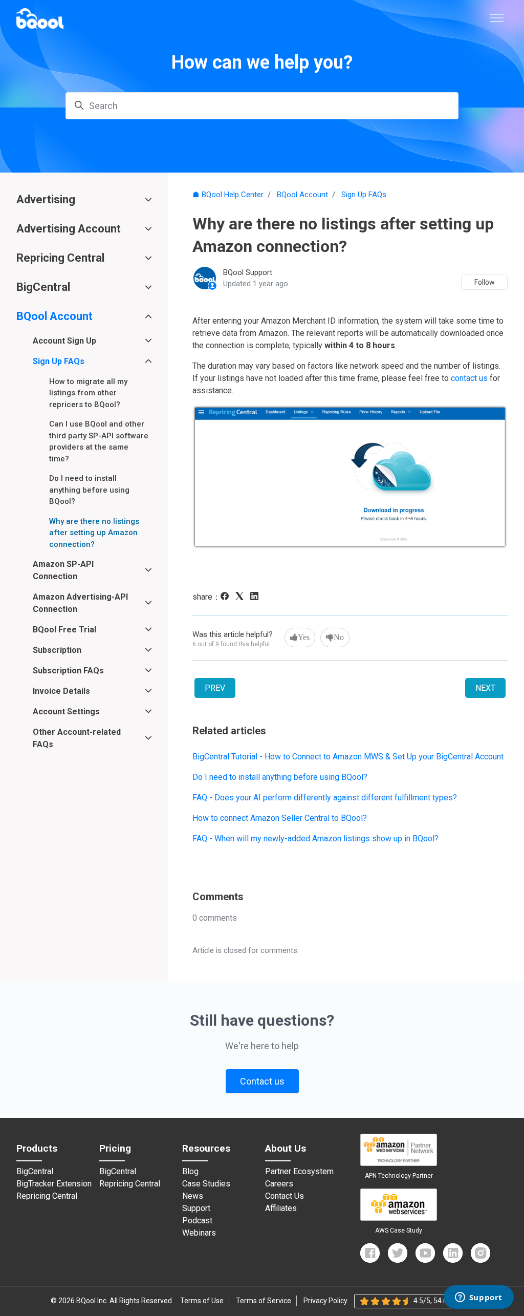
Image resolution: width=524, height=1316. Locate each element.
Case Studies (206, 1184)
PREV (215, 688)
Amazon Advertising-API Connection (80, 603)
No (339, 637)
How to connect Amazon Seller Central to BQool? (279, 818)
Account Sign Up (64, 341)
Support (196, 1208)
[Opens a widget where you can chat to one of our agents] (478, 1298)
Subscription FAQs (68, 670)
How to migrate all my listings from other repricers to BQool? (88, 393)
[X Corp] (241, 597)
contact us (469, 378)
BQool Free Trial (64, 629)
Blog (190, 1172)
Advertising (45, 199)
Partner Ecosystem (299, 1172)
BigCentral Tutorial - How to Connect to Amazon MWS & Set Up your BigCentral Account (348, 756)
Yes (304, 637)
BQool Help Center (233, 194)
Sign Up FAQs (363, 194)
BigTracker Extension (54, 1184)
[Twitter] (397, 1253)
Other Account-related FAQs (77, 738)
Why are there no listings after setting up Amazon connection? (94, 533)
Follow (484, 282)
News (192, 1196)
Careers (279, 1184)
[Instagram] (480, 1253)
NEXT (485, 688)
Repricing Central (60, 257)
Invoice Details (61, 691)
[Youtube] (425, 1253)
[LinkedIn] (256, 597)
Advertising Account (68, 228)
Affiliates (281, 1208)
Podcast (197, 1221)
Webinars (199, 1233)
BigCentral (43, 287)
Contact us (262, 1081)
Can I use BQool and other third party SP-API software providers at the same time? (98, 441)
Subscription (57, 650)
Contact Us (284, 1196)
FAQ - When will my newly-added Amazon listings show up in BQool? (315, 838)
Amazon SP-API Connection (63, 570)
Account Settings (66, 711)
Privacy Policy (325, 1301)
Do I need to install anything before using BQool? (279, 777)
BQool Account (302, 194)
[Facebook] (227, 597)
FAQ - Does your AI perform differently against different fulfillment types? (324, 797)
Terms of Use (202, 1301)
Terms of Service (263, 1301)
